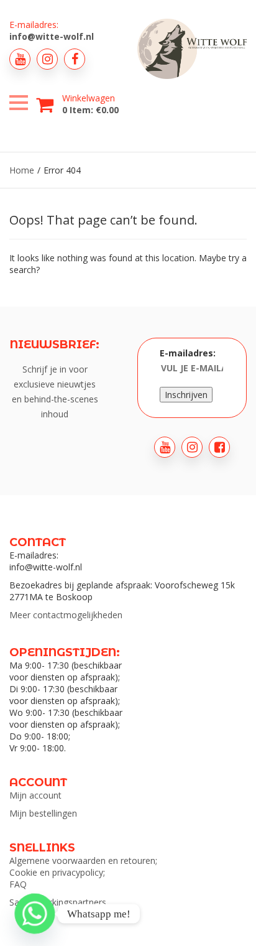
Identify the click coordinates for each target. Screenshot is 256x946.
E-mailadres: (188, 353)
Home (21, 170)
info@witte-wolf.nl (51, 36)
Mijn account (35, 795)
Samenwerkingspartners (57, 902)
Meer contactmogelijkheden (65, 615)
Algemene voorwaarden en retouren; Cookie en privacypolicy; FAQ (83, 872)
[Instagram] (47, 59)
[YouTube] (19, 59)
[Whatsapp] (35, 913)
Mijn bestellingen (43, 813)
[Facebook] (74, 59)
